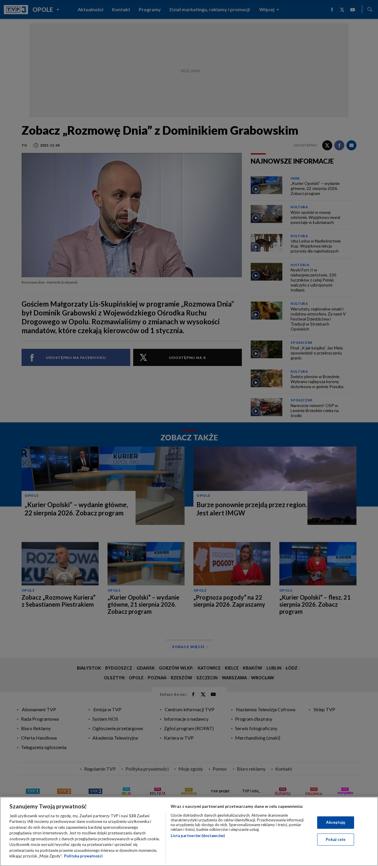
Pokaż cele (336, 839)
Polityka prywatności (83, 856)
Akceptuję (335, 822)
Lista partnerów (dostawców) (198, 835)
